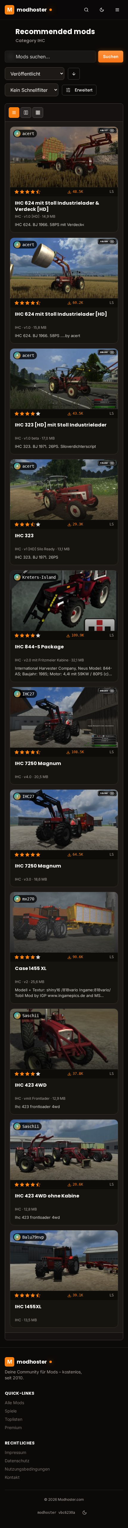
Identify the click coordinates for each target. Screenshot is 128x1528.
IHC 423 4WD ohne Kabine (47, 1196)
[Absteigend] (74, 74)
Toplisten (13, 1419)
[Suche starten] (86, 10)
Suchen (110, 56)
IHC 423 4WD (31, 1085)
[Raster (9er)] (37, 112)
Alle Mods (14, 1402)
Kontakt (12, 1477)
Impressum (15, 1452)
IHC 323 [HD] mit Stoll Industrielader (61, 425)
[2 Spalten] (26, 112)
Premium (13, 1427)
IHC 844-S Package (39, 647)
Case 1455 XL (30, 969)
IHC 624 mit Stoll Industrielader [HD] (61, 314)
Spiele (11, 1410)
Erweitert (84, 89)
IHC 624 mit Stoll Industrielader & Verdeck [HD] (57, 207)
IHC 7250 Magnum (38, 764)
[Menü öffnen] (117, 10)
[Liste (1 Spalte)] (14, 112)
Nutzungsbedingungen (27, 1468)
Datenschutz (17, 1460)
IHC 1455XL (28, 1307)
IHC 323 (24, 536)
